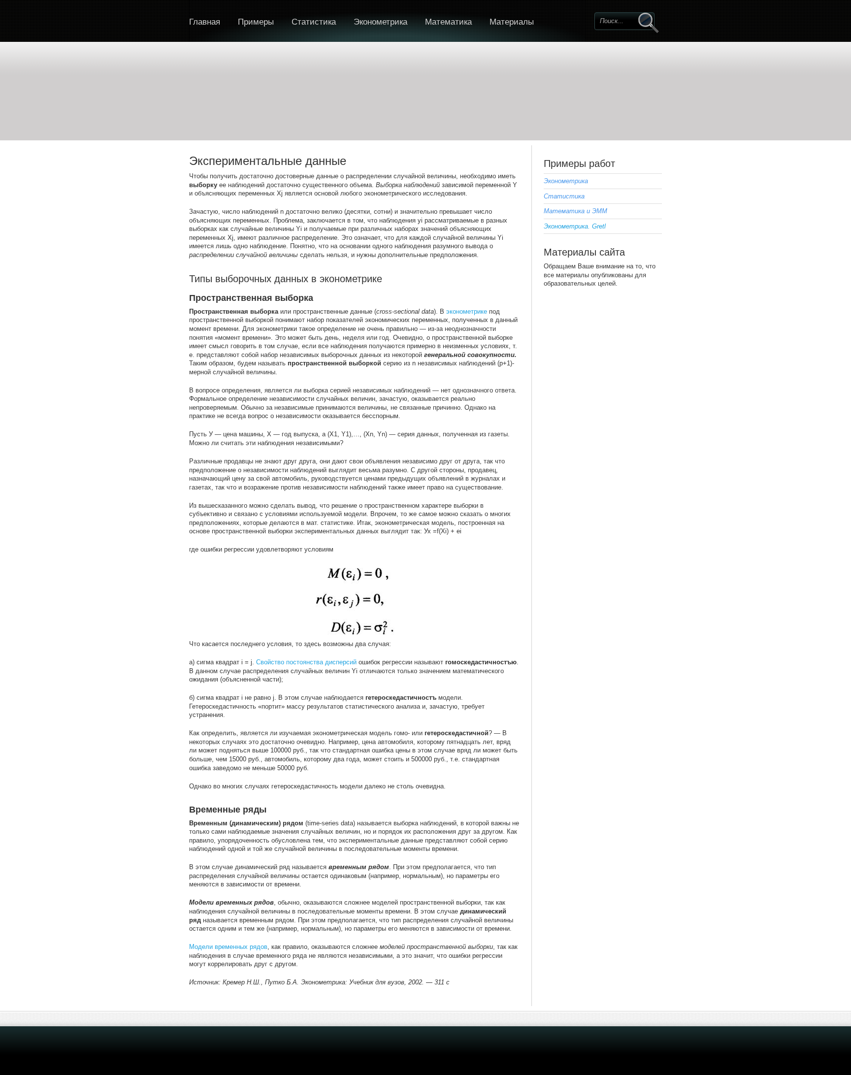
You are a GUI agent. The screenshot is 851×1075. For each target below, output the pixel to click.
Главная (204, 22)
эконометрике (466, 311)
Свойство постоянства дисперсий (306, 662)
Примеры (256, 22)
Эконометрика (380, 22)
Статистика (314, 22)
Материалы (512, 22)
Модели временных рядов (228, 946)
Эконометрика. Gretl (575, 226)
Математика (448, 22)
